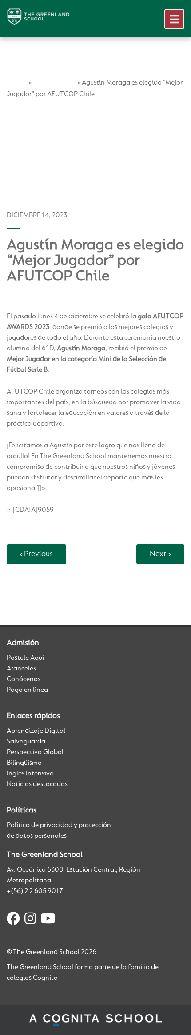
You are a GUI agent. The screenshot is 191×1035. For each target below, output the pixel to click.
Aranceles (21, 668)
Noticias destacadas (37, 784)
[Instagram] (30, 920)
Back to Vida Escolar (42, 589)
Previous (38, 554)
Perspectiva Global (35, 752)
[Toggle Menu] (174, 19)
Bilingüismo (24, 763)
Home (17, 83)
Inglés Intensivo (30, 773)
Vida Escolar (54, 83)
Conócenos (23, 679)
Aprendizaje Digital (36, 731)
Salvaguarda (26, 741)
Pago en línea (27, 690)
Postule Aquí (25, 658)
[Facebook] (13, 920)
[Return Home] (38, 17)
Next (158, 554)
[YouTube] (48, 920)
